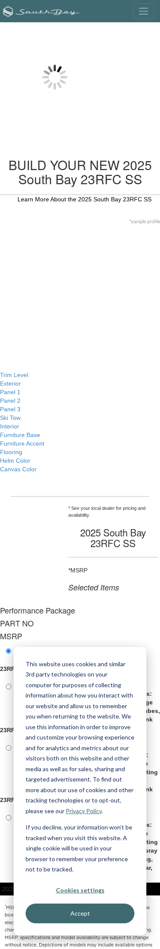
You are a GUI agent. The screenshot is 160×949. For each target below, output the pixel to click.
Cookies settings (80, 890)
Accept (80, 913)
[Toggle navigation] (143, 10)
